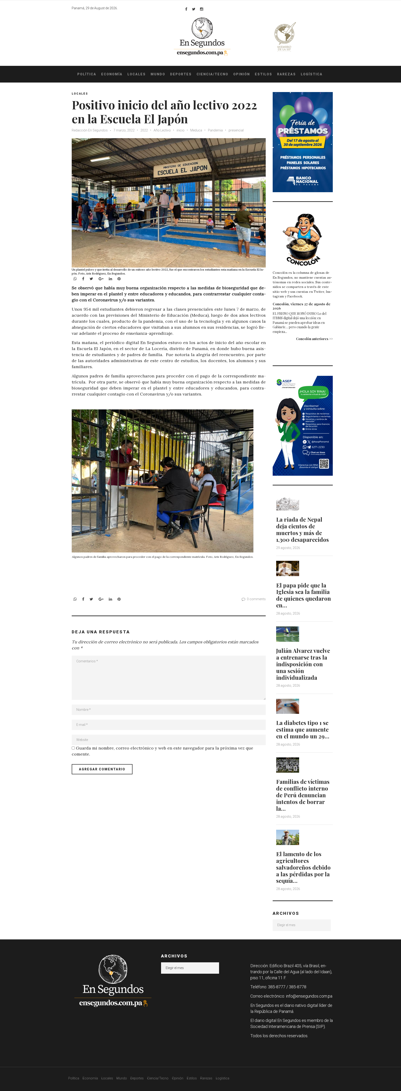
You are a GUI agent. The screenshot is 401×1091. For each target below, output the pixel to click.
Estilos (263, 74)
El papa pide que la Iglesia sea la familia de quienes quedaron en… (303, 595)
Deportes (181, 74)
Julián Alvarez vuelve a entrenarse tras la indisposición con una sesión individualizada (303, 664)
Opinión (241, 74)
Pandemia (215, 130)
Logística (312, 74)
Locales (136, 74)
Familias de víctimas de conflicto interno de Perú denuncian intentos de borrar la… (303, 795)
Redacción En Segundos (90, 130)
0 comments (256, 599)
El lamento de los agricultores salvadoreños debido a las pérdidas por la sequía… (303, 867)
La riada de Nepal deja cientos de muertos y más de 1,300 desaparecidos (302, 529)
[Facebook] (186, 9)
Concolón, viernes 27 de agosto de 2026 (301, 306)
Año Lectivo (162, 130)
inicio (180, 130)
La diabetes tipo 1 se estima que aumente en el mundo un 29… (302, 729)
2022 (144, 130)
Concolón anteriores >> (314, 339)
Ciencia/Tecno (212, 74)
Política (86, 74)
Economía (112, 74)
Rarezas (286, 74)
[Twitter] (193, 9)
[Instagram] (201, 9)
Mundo (158, 74)
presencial (236, 130)
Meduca (196, 130)
